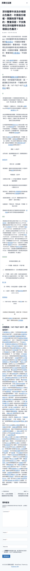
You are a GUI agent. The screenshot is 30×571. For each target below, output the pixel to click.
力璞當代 (17, 437)
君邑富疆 (8, 419)
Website (5, 546)
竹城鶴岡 (20, 453)
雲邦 (12, 453)
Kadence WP (15, 566)
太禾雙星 (17, 425)
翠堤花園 (8, 431)
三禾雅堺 (14, 407)
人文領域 (22, 449)
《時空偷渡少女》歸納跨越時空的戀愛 (22, 494)
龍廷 (21, 336)
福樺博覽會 (24, 356)
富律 (9, 108)
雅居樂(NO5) (19, 348)
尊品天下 (21, 387)
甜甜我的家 (22, 338)
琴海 (25, 235)
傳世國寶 (17, 451)
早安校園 (16, 132)
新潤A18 (14, 385)
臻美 (17, 387)
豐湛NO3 (13, 409)
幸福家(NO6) (23, 393)
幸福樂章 (24, 370)
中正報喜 (17, 478)
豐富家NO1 (7, 362)
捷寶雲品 (8, 391)
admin (5, 32)
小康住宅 (6, 405)
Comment (6, 511)
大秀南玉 (8, 466)
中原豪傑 (14, 350)
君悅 (21, 301)
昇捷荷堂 (6, 379)
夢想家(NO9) (17, 377)
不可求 (19, 457)
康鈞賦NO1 (14, 110)
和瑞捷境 (11, 476)
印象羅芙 (20, 462)
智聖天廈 (8, 409)
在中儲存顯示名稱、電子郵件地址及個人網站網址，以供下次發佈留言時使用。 (15, 551)
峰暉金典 (14, 373)
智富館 (7, 352)
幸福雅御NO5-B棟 (16, 468)
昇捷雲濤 (17, 470)
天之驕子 (17, 443)
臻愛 (26, 340)
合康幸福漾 (16, 421)
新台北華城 (12, 395)
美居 (8, 429)
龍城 (25, 403)
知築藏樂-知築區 (21, 375)
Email (5, 539)
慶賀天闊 (14, 77)
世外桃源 (14, 368)
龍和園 (9, 439)
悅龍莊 (25, 354)
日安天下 (4, 387)
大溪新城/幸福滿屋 (20, 383)
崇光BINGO (18, 439)
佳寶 (13, 348)
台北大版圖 (14, 458)
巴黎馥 (16, 336)
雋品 (24, 336)
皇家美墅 (13, 433)
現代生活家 (19, 246)
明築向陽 (23, 332)
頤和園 (12, 127)
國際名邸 (9, 377)
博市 (17, 449)
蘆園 (25, 106)
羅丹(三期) (15, 474)
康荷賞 (21, 464)
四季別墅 (15, 391)
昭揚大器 (19, 431)
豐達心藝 (23, 421)
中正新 (10, 425)
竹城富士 (8, 346)
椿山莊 (7, 401)
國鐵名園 (14, 427)
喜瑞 (16, 139)
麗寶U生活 (18, 417)
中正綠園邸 (5, 451)
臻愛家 (10, 244)
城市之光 (10, 137)
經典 (12, 362)
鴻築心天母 (8, 437)
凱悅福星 (10, 242)
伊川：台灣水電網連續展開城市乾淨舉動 (7, 494)
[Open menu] (27, 3)
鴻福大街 (11, 399)
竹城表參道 (14, 455)
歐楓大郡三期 (10, 413)
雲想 (12, 170)
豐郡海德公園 (21, 143)
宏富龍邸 (10, 145)
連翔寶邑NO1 (7, 332)
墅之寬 (4, 282)
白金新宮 (14, 370)
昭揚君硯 (14, 411)
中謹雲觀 (16, 193)
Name (5, 532)
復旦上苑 (23, 362)
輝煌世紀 (8, 474)
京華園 (16, 358)
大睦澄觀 (9, 336)
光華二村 (14, 447)
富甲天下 (4, 373)
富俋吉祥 (4, 160)
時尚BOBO (15, 125)
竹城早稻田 (9, 389)
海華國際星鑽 (7, 342)
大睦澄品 (16, 53)
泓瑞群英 (23, 334)
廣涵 (5, 453)
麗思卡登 (14, 381)
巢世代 (24, 391)
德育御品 (4, 297)
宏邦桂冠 (24, 379)
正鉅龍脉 (20, 320)
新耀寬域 (23, 368)
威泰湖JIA (19, 433)
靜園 (16, 362)
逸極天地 (4, 397)
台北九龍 (8, 443)
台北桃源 (7, 447)
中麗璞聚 (11, 60)
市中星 (15, 360)
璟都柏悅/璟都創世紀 (12, 344)
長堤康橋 (7, 445)
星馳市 (11, 318)
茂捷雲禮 (9, 472)
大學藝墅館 (18, 191)
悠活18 (8, 340)
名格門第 (16, 346)
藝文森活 (9, 42)
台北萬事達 (5, 338)
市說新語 (23, 366)
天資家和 (8, 227)
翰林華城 (20, 291)
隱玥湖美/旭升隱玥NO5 (13, 480)
